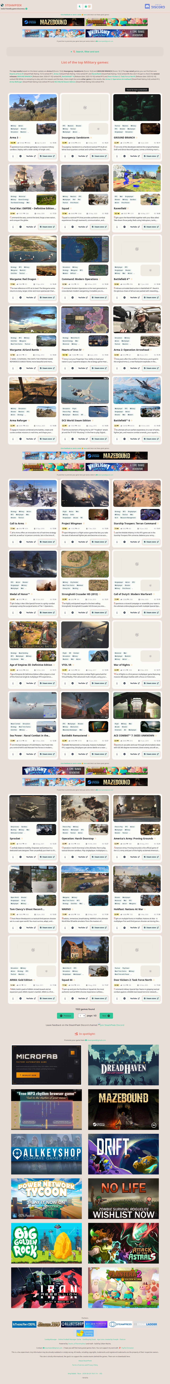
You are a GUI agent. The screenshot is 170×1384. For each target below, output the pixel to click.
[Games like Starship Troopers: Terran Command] (124, 542)
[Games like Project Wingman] (72, 542)
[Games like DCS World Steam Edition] (72, 439)
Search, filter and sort (87, 51)
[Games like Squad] (72, 227)
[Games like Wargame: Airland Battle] (20, 368)
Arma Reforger (16, 82)
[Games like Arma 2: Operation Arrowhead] (124, 368)
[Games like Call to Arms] (20, 542)
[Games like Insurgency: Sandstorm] (72, 156)
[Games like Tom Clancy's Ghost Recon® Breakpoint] (20, 928)
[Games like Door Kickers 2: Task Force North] (124, 998)
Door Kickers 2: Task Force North (121, 76)
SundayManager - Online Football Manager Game (63, 1339)
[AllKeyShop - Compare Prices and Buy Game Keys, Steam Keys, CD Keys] (72, 1324)
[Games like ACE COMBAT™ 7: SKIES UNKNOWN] (124, 754)
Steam (70, 1344)
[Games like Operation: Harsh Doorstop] (72, 857)
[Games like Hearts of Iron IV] (72, 368)
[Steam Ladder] (146, 1324)
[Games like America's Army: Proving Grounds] (124, 857)
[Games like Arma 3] (20, 156)
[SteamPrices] (120, 1324)
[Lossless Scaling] (85, 1333)
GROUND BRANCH (24, 76)
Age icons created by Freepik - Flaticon (111, 1339)
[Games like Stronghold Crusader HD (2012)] (72, 613)
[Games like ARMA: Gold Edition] (20, 998)
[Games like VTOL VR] (72, 683)
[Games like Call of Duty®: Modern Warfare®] (124, 613)
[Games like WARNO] (72, 928)
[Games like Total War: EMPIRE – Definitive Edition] (20, 227)
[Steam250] (48, 1324)
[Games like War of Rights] (124, 683)
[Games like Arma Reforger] (20, 439)
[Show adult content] (87, 6)
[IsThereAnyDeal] (24, 1324)
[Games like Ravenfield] (124, 227)
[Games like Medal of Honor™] (20, 613)
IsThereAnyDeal (80, 1344)
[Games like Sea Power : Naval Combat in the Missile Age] (20, 754)
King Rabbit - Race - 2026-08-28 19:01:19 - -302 (85, 1373)
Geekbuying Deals (89, 1339)
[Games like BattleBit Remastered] (72, 754)
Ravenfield (96, 74)
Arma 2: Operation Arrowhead (118, 79)
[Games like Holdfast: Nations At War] (124, 928)
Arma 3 (57, 74)
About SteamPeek (85, 1361)
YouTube (30, 156)
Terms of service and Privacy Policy (85, 1365)
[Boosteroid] (96, 1324)
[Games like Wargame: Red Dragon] (20, 298)
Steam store (47, 156)
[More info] (13, 156)
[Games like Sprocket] (20, 857)
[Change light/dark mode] (80, 6)
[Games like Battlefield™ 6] (124, 439)
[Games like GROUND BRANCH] (124, 156)
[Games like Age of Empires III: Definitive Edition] (20, 683)
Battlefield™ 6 (68, 76)
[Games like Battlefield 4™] (124, 298)
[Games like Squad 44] (72, 998)
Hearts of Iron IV (17, 74)
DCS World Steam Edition (64, 82)
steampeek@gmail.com (105, 41)
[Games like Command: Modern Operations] (72, 298)
